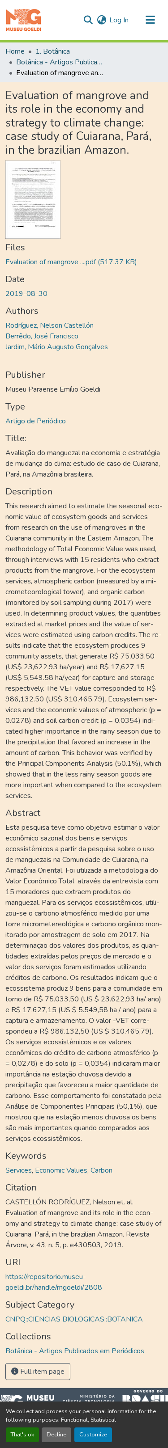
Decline (56, 1435)
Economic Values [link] (61, 1170)
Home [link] (15, 51)
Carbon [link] (101, 1170)
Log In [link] (119, 20)
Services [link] (18, 1170)
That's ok (22, 1435)
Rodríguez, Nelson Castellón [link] (49, 325)
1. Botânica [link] (52, 51)
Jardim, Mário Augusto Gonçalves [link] (56, 347)
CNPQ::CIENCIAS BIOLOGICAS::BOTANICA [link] (74, 1319)
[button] (23, 20)
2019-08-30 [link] (26, 294)
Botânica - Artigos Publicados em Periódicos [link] (61, 62)
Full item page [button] (41, 1371)
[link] (84, 262)
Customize (93, 1435)
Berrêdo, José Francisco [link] (41, 336)
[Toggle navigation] (150, 20)
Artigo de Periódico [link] (35, 421)
